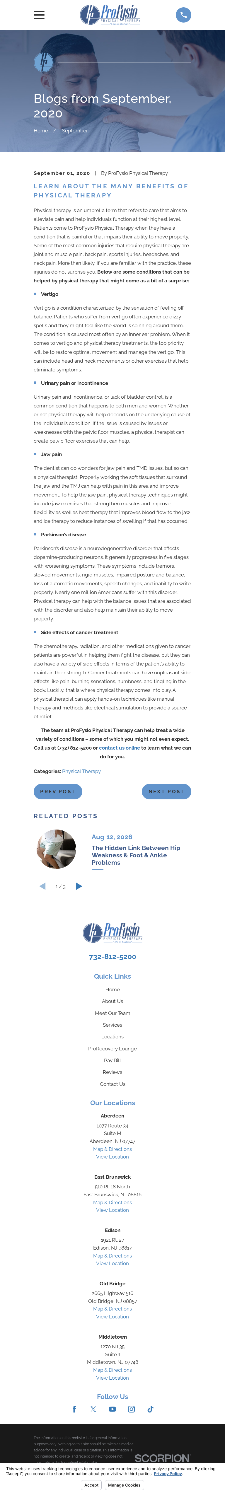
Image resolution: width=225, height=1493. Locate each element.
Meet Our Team (112, 1013)
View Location (112, 1157)
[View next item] (79, 886)
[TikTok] (150, 1409)
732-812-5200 (112, 956)
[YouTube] (112, 1409)
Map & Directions (112, 1149)
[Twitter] (93, 1409)
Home (112, 989)
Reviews (112, 1072)
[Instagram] (131, 1409)
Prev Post (58, 791)
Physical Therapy (81, 771)
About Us (112, 1001)
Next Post (167, 791)
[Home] (110, 15)
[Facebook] (74, 1409)
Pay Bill (112, 1060)
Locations (112, 1037)
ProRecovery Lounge (112, 1049)
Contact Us (112, 1084)
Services (112, 1025)
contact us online (119, 748)
